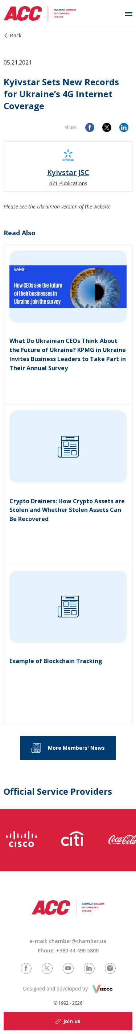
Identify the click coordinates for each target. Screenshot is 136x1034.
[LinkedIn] (124, 127)
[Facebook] (89, 127)
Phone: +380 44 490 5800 (68, 950)
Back (15, 35)
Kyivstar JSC (68, 172)
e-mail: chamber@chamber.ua (68, 941)
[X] (107, 127)
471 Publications (68, 183)
